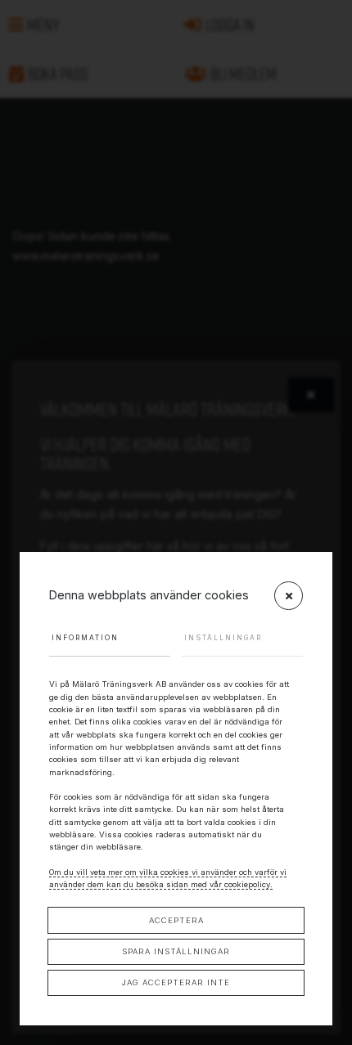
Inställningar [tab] (223, 638)
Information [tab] (85, 638)
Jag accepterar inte (176, 982)
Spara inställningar (176, 951)
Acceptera (176, 920)
